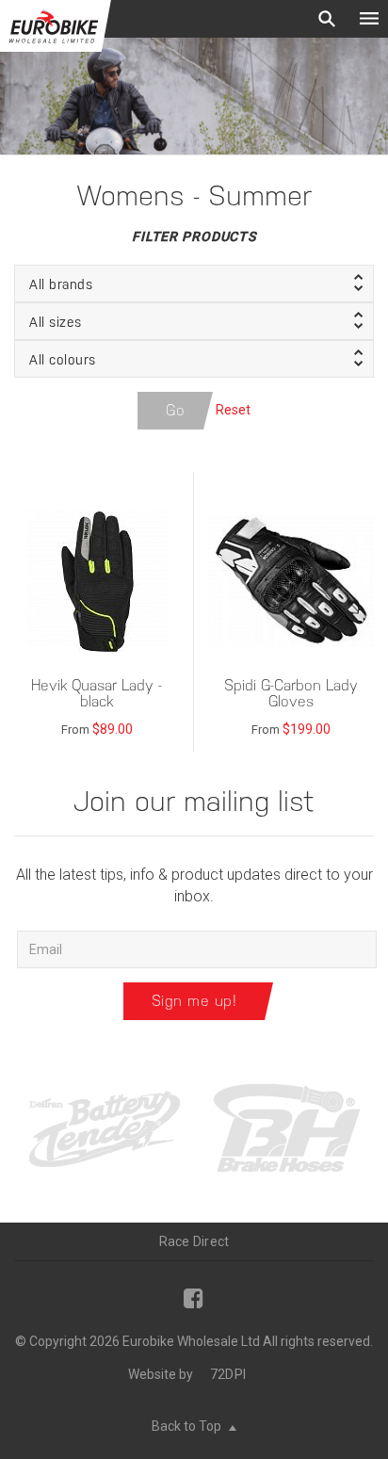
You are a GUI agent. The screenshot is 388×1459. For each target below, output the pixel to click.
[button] (194, 283)
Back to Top (188, 1426)
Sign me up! (194, 1001)
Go (175, 410)
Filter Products (194, 236)
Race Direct (194, 1241)
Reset (233, 408)
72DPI (228, 1374)
